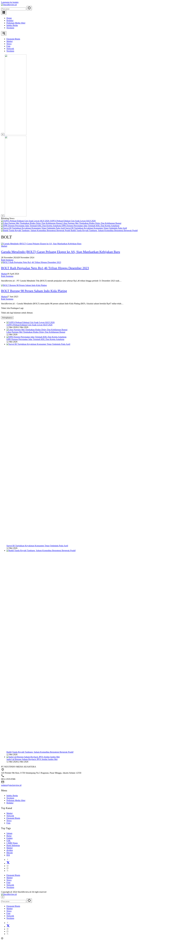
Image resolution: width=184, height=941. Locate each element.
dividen (9, 850)
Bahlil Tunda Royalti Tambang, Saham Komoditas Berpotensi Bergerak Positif (104, 230)
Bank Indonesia (13, 845)
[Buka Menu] (3, 12)
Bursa (8, 836)
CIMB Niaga (12, 843)
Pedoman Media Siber (15, 23)
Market (4, 246)
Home (9, 18)
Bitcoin (9, 853)
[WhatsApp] (7, 868)
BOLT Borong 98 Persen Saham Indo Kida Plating (34, 291)
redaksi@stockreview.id (11, 785)
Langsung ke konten (9, 2)
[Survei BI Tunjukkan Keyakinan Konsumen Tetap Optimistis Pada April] (33, 228)
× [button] (2, 897)
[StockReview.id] (9, 4)
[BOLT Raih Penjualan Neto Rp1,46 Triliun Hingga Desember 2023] (31, 262)
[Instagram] (7, 866)
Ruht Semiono (7, 260)
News (8, 820)
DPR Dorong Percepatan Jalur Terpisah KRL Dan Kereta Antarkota (90, 226)
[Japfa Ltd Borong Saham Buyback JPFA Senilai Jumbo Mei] (33, 757)
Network (10, 816)
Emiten (9, 838)
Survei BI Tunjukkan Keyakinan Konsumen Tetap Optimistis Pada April (96, 228)
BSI (8, 855)
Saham (9, 833)
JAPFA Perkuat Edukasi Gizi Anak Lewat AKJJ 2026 (73, 221)
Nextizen (10, 28)
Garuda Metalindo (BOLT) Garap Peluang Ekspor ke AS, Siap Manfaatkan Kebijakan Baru (60, 252)
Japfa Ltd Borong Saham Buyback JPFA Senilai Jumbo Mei (32, 759)
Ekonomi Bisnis (13, 818)
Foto (8, 823)
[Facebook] (7, 860)
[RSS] (7, 871)
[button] (29, 8)
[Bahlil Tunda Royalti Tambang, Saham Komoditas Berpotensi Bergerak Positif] (36, 230)
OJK (8, 840)
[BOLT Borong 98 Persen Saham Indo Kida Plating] (24, 285)
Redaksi (9, 20)
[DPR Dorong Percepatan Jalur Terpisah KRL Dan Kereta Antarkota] (31, 226)
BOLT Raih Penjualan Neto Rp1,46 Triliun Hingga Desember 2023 (45, 268)
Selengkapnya (7, 318)
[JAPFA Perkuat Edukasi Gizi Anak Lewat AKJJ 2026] (25, 221)
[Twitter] (8, 863)
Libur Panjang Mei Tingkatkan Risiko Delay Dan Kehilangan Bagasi (92, 223)
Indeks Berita (12, 25)
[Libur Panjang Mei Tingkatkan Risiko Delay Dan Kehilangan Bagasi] (32, 223)
